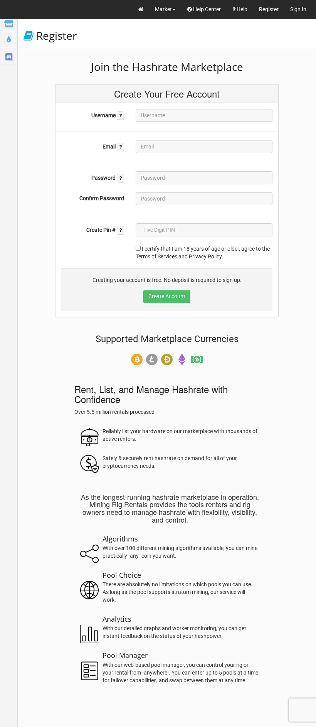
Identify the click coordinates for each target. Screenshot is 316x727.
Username (104, 115)
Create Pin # (101, 230)
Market (163, 9)
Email (110, 146)
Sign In (298, 9)
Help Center (206, 9)
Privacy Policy (205, 256)
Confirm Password (101, 198)
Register (269, 9)
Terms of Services (156, 256)
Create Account (166, 296)
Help (241, 9)
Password (104, 178)
